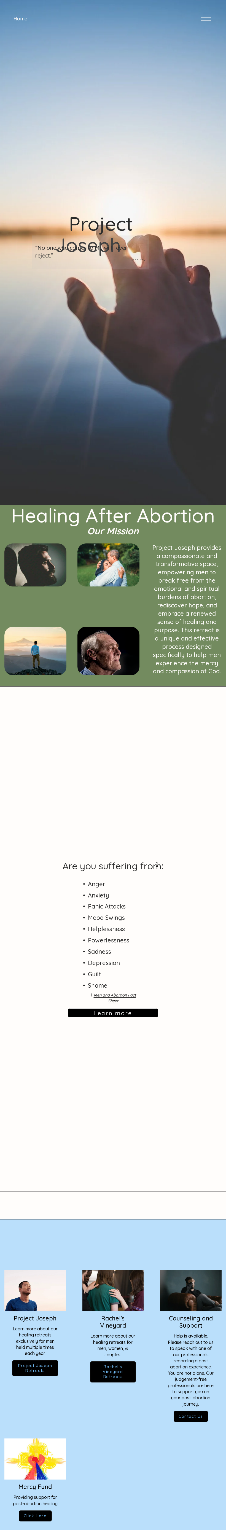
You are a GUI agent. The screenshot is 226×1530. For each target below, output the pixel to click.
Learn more (113, 1013)
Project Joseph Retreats (35, 1368)
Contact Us (191, 1416)
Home (20, 18)
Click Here (35, 1515)
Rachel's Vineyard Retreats (113, 1371)
